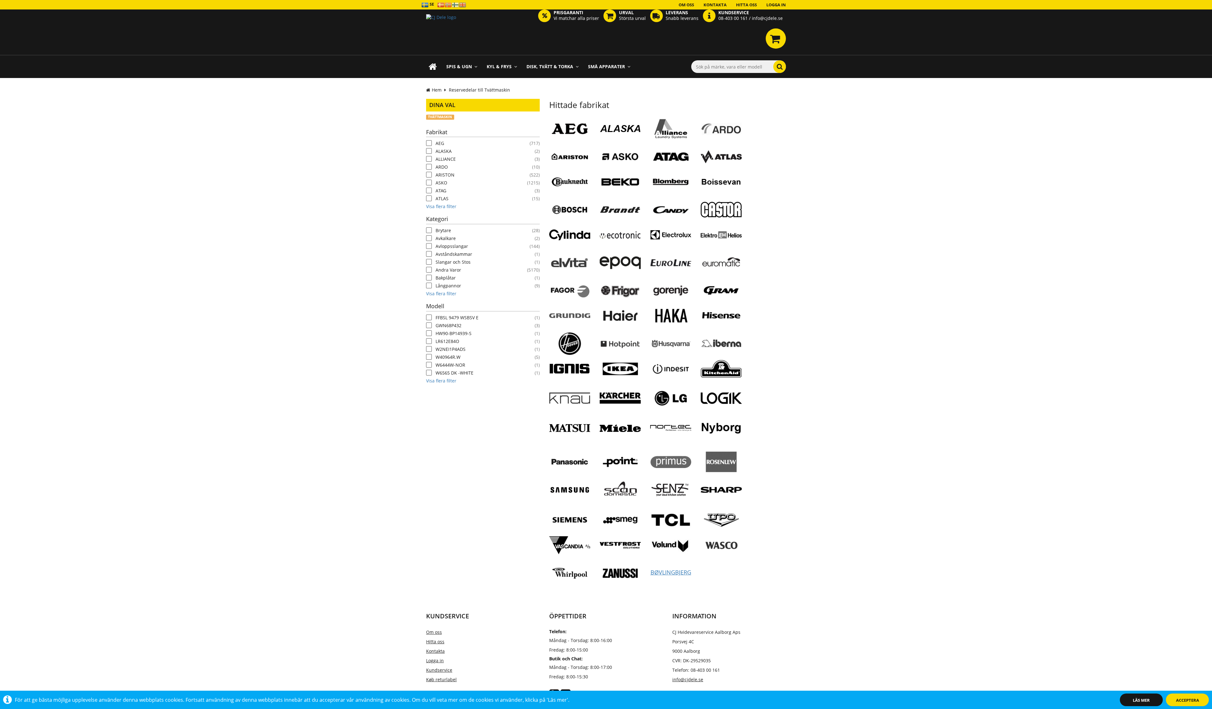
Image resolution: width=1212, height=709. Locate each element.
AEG (440, 143)
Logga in (776, 5)
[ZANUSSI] (620, 573)
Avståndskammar (454, 254)
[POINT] (620, 461)
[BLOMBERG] (670, 181)
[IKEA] (620, 368)
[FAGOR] (569, 290)
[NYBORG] (721, 430)
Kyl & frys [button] (499, 66)
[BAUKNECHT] (569, 181)
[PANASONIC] (569, 461)
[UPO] (721, 519)
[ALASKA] (620, 131)
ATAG (441, 191)
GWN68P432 (448, 325)
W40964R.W (448, 357)
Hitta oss (746, 5)
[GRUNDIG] (569, 318)
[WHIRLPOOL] (569, 573)
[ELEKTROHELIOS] (721, 237)
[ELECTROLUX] (670, 237)
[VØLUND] (670, 547)
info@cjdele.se (687, 679)
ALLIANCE (446, 159)
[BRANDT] (620, 209)
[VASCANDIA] (569, 547)
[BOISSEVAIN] (721, 184)
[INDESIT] (670, 368)
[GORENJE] (670, 290)
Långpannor (448, 286)
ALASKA (444, 151)
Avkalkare (446, 238)
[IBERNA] (721, 343)
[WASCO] (721, 545)
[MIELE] (620, 430)
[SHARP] (721, 492)
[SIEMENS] (569, 519)
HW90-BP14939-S (454, 333)
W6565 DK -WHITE (454, 373)
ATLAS (442, 198)
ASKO (441, 183)
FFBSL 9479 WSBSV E (457, 318)
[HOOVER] (569, 343)
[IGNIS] (569, 371)
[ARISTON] (569, 156)
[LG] (670, 398)
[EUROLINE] (670, 265)
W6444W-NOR (450, 365)
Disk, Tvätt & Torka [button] (549, 66)
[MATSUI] (569, 436)
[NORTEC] (670, 430)
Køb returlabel (441, 679)
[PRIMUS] (670, 464)
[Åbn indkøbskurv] (776, 38)
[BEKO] (620, 181)
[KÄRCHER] (620, 405)
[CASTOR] (721, 212)
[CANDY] (670, 209)
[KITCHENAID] (721, 372)
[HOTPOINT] (620, 343)
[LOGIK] (721, 400)
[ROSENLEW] (721, 464)
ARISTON (445, 175)
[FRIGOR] (620, 290)
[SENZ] (670, 493)
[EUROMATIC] (721, 262)
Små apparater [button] (606, 66)
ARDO (442, 167)
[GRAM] (721, 290)
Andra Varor (448, 270)
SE (431, 4)
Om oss (686, 5)
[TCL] (670, 519)
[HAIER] (620, 315)
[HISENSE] (721, 315)
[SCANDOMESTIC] (620, 489)
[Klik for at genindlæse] (441, 26)
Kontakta (715, 5)
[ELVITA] (569, 262)
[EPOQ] (620, 265)
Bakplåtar (446, 278)
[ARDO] (721, 128)
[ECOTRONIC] (620, 237)
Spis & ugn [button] (459, 66)
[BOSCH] (569, 209)
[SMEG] (620, 519)
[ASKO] (620, 156)
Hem (437, 90)
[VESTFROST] (620, 547)
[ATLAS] (721, 156)
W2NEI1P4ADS (451, 349)
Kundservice (439, 670)
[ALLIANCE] (670, 131)
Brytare (443, 230)
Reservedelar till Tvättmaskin (479, 90)
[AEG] (569, 128)
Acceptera (1187, 700)
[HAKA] (670, 315)
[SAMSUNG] (569, 494)
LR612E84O (447, 341)
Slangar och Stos (453, 262)
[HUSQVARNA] (670, 343)
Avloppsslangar (452, 246)
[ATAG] (670, 156)
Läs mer (1141, 700)
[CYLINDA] (569, 237)
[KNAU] (569, 400)
